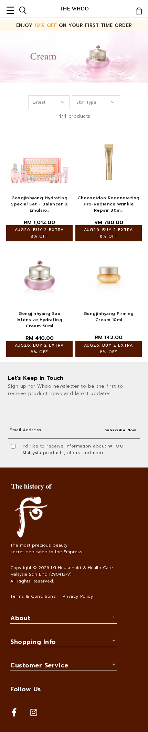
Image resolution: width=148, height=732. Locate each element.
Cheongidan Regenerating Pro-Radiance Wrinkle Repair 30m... (108, 204)
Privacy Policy (78, 596)
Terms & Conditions (33, 596)
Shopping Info (33, 641)
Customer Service (39, 665)
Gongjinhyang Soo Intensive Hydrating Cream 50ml (40, 319)
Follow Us (25, 689)
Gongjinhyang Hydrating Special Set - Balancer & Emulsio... (39, 204)
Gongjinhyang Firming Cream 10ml (109, 316)
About (20, 618)
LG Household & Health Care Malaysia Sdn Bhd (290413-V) (61, 571)
